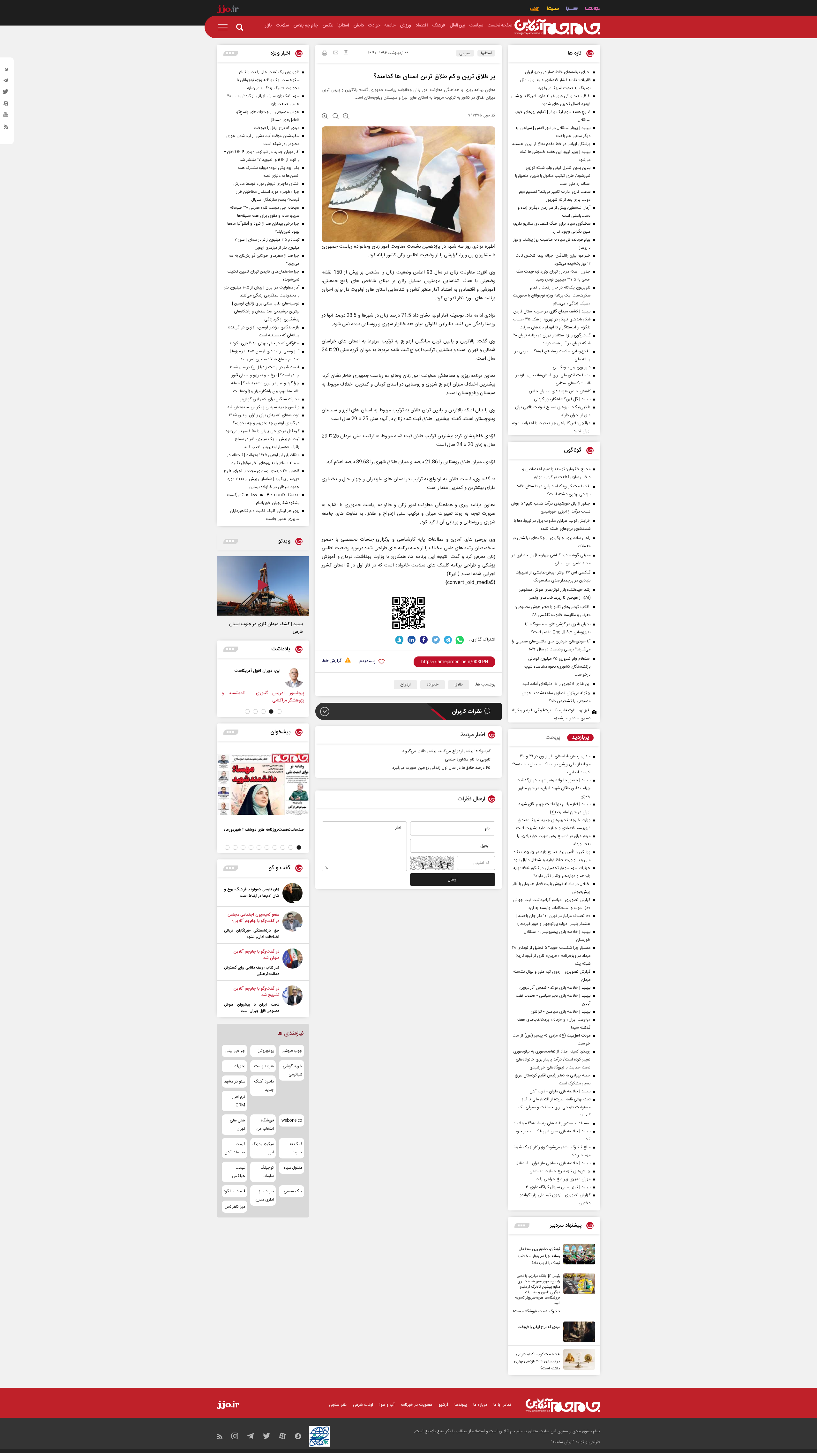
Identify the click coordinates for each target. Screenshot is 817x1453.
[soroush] (399, 640)
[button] (279, 711)
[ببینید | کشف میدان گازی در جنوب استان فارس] (263, 586)
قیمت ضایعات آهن (235, 1148)
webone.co (291, 1120)
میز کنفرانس (235, 1206)
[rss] (6, 128)
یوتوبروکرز (266, 1050)
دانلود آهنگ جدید (264, 1085)
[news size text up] (325, 117)
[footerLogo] (563, 1405)
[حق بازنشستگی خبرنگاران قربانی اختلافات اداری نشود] (292, 925)
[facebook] (424, 640)
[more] (521, 1225)
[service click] (535, 9)
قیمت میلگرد (234, 1191)
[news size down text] (346, 117)
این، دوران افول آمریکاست (299, 670)
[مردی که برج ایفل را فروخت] (577, 1332)
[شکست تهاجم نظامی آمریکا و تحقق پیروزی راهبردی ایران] (244, 677)
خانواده (432, 684)
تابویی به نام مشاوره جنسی (468, 759)
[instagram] (6, 70)
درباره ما (480, 1404)
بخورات (239, 1066)
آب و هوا (386, 1404)
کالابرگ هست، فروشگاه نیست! (536, 1311)
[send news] (336, 53)
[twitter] (6, 93)
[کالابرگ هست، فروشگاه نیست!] (577, 1294)
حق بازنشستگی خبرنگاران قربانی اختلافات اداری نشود (251, 933)
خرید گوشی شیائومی (292, 1070)
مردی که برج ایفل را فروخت (539, 1327)
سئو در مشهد (234, 1081)
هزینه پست (264, 1066)
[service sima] (553, 9)
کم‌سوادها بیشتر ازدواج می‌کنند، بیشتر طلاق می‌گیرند (446, 751)
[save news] (346, 53)
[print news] (324, 54)
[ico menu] (225, 27)
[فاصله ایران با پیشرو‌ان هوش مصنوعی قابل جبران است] (292, 999)
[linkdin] (412, 640)
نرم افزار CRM (238, 1101)
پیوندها (460, 1404)
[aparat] (6, 105)
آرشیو (443, 1404)
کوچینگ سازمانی (267, 1172)
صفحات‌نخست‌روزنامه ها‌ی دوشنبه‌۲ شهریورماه (263, 829)
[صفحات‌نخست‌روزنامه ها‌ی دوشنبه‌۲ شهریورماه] (263, 784)
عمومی (465, 53)
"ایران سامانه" (562, 1442)
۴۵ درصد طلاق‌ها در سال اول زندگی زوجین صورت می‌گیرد (441, 767)
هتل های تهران (237, 1124)
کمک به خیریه (296, 1148)
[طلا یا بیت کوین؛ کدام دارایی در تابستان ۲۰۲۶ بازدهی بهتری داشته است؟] (577, 1360)
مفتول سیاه (293, 1167)
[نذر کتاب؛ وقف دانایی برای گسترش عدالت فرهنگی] (292, 962)
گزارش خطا (331, 661)
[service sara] (572, 9)
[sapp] (6, 116)
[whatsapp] (460, 640)
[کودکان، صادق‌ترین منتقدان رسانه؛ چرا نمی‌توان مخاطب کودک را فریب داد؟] (577, 1255)
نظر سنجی (338, 1404)
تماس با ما (502, 1404)
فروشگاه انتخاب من (265, 1124)
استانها (486, 53)
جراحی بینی (235, 1050)
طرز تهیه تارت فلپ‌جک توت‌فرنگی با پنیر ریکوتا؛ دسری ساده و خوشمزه (551, 714)
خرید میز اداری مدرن (264, 1195)
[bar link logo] (228, 10)
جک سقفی (293, 1191)
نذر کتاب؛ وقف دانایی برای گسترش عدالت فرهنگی (251, 970)
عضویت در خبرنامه (416, 1404)
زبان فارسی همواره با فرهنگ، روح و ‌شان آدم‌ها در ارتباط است (251, 892)
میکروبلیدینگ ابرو (263, 1148)
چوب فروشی (291, 1050)
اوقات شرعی (363, 1404)
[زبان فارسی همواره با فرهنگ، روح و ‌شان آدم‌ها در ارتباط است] (292, 893)
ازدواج (405, 684)
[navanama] (592, 9)
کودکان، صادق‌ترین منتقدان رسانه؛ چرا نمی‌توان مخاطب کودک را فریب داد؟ (539, 1256)
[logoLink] (557, 27)
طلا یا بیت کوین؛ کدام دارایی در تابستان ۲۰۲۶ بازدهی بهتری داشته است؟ (537, 1361)
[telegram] (6, 82)
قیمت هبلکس (238, 1172)
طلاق (458, 684)
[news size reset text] (335, 117)
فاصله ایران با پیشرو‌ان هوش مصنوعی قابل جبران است (251, 1007)
